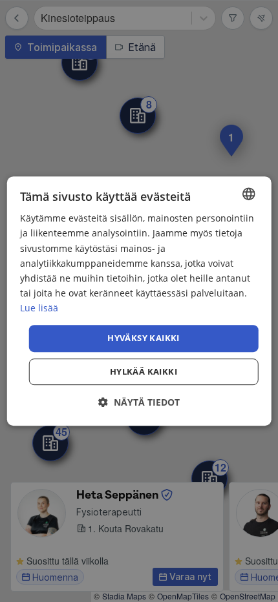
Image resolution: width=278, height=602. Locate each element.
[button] (139, 402)
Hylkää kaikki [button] (143, 371)
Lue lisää (39, 308)
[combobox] (248, 193)
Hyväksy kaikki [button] (143, 338)
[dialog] (139, 301)
